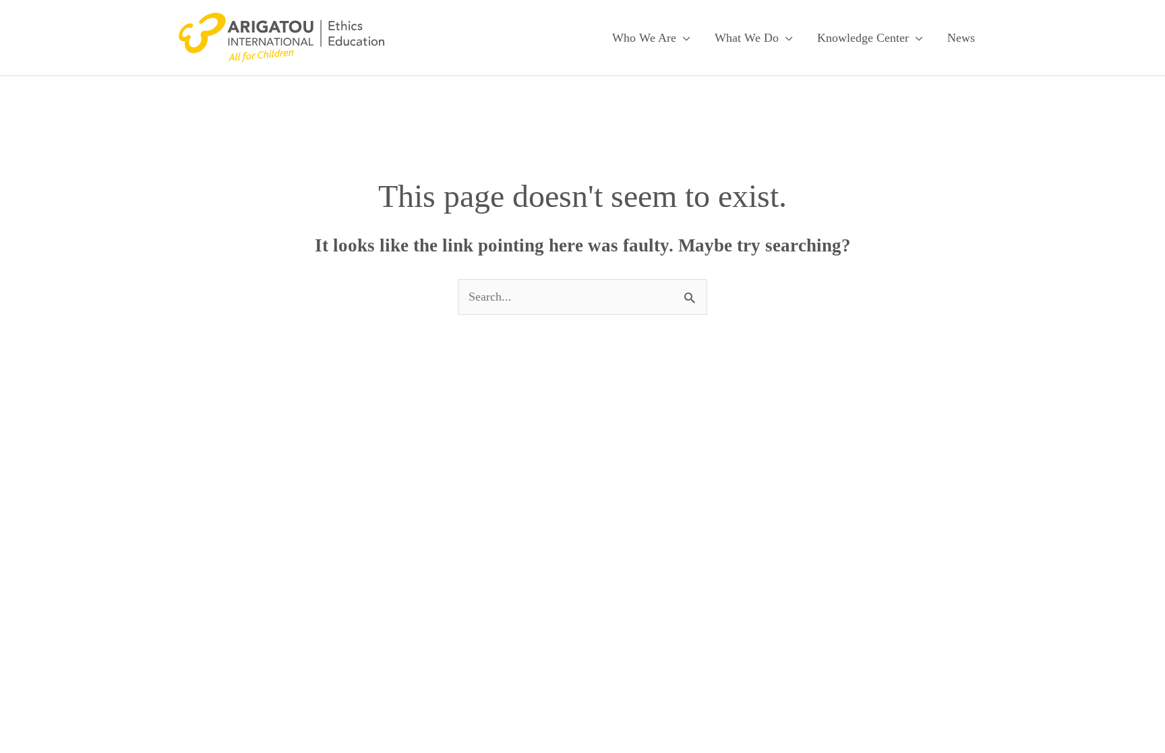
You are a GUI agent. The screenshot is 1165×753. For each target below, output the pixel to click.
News (961, 37)
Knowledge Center (863, 37)
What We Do (747, 37)
